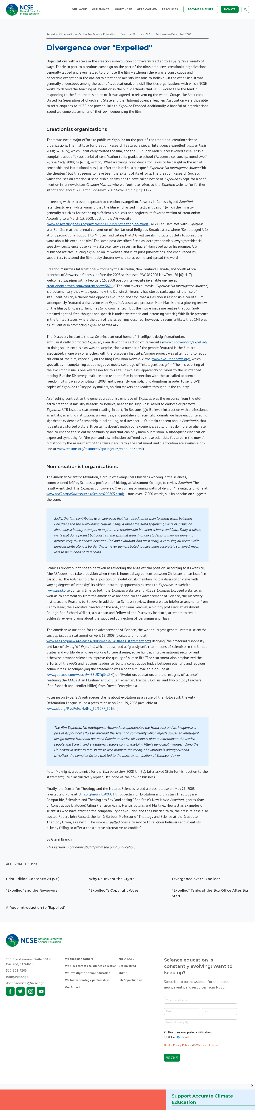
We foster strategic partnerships (87, 980)
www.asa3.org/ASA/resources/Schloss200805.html (84, 494)
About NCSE (123, 9)
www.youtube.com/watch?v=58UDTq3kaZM (79, 674)
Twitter (20, 991)
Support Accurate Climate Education (202, 1099)
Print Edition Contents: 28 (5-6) (32, 879)
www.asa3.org (58, 590)
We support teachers (79, 959)
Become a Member (201, 9)
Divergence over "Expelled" (196, 879)
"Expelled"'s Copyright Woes (114, 890)
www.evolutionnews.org (170, 359)
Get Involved (147, 9)
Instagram (31, 991)
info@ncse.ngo (17, 977)
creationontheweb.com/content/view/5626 (79, 286)
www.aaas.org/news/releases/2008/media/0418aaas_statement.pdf (98, 641)
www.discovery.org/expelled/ (185, 342)
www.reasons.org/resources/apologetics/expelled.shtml (100, 448)
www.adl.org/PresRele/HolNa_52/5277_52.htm (81, 708)
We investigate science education (87, 973)
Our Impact (100, 9)
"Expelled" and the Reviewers (31, 890)
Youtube (41, 991)
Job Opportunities (130, 980)
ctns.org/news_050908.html (99, 794)
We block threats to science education (90, 966)
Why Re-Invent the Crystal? (113, 879)
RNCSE (123, 973)
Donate (229, 9)
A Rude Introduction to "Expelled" (35, 908)
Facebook (10, 991)
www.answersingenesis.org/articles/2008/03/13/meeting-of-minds (97, 224)
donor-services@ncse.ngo (25, 983)
